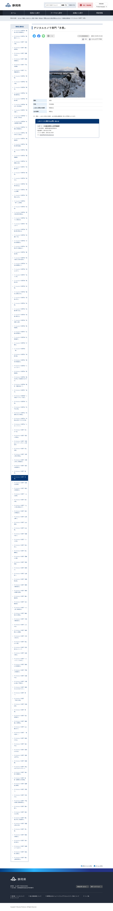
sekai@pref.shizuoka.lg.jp (47, 135)
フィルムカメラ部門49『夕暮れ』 (20, 343)
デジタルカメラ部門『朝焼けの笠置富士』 (20, 665)
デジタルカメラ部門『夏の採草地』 (20, 48)
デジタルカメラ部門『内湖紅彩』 (20, 705)
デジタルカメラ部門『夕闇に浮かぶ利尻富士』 (20, 460)
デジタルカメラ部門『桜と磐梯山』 (20, 551)
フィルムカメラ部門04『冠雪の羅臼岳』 (20, 94)
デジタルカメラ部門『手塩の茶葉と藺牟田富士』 (20, 801)
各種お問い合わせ (81, 886)
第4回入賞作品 (66, 18)
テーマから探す (56, 13)
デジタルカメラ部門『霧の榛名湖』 (20, 597)
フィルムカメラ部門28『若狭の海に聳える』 (20, 230)
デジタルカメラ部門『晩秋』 (20, 472)
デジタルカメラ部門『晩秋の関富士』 (20, 835)
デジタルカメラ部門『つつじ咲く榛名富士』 (20, 608)
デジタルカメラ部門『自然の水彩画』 (20, 483)
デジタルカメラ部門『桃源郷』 (20, 761)
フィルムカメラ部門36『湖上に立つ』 (20, 270)
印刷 (86, 39)
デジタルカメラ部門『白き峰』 (20, 528)
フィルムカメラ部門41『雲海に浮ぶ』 (20, 298)
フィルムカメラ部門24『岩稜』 (20, 207)
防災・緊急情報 (87, 5)
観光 (37, 18)
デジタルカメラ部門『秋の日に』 (20, 546)
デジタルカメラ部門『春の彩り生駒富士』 (20, 773)
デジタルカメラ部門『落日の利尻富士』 (20, 466)
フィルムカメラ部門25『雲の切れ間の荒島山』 (20, 213)
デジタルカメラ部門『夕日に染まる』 (20, 636)
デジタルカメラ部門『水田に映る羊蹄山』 (20, 455)
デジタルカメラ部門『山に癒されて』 (20, 727)
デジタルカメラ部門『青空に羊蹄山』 (20, 436)
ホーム (13, 13)
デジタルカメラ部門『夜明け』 (20, 568)
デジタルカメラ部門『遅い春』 (20, 830)
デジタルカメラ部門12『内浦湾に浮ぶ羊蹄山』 (20, 413)
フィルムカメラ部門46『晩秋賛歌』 (20, 326)
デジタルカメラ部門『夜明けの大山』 (20, 750)
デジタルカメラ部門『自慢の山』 (20, 676)
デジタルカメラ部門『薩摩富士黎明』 (20, 784)
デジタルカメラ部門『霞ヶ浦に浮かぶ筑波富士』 (20, 818)
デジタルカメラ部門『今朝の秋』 (20, 42)
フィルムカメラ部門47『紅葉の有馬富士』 (20, 332)
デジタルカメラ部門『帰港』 (20, 710)
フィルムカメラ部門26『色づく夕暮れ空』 (20, 218)
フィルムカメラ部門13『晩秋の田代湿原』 (20, 145)
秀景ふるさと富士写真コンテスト (52, 18)
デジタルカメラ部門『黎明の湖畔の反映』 (20, 591)
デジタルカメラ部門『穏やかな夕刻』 (20, 813)
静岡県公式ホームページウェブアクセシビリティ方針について (63, 896)
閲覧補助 (101, 3)
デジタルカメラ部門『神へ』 (20, 693)
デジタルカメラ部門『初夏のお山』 (20, 54)
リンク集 (87, 896)
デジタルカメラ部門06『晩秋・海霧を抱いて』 (20, 385)
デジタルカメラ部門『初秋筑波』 (20, 563)
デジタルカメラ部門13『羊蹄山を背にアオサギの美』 (20, 419)
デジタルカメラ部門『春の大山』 (20, 744)
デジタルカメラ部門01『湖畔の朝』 (20, 355)
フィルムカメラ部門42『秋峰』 (20, 304)
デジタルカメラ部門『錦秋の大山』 (20, 739)
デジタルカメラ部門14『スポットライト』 (20, 425)
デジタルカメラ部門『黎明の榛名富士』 (20, 585)
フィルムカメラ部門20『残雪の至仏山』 (20, 184)
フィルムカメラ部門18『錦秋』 (20, 173)
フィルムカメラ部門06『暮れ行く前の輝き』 (20, 105)
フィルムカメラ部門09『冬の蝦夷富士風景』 (20, 122)
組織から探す (78, 13)
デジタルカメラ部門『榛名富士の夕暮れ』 (20, 614)
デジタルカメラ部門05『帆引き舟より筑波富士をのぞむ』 (20, 378)
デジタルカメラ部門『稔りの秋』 (20, 500)
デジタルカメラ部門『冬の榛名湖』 (20, 602)
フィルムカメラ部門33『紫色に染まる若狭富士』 (20, 31)
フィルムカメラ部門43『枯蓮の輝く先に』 (20, 309)
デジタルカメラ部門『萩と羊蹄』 (20, 449)
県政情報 (99, 13)
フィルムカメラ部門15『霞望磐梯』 (20, 156)
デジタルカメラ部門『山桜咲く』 (20, 574)
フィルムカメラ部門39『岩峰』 (20, 287)
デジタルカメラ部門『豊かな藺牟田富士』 (20, 858)
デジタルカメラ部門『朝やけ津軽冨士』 (20, 511)
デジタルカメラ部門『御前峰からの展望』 (20, 631)
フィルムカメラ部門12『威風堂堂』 (20, 139)
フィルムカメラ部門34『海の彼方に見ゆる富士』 (20, 258)
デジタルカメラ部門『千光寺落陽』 (20, 65)
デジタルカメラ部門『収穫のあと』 (20, 534)
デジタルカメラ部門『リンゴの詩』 (20, 540)
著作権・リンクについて (18, 896)
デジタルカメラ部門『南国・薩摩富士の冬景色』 (20, 778)
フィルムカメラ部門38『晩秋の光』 (20, 281)
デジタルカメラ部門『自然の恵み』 (20, 653)
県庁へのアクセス (95, 886)
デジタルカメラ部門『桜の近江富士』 (20, 841)
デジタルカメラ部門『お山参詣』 (20, 523)
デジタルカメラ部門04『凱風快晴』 (20, 372)
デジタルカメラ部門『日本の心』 (20, 796)
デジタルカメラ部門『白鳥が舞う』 (20, 517)
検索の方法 (72, 5)
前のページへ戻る (87, 866)
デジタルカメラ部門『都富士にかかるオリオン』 (20, 688)
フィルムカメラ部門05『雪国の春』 (20, 99)
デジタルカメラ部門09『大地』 (20, 402)
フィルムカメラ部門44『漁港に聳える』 (20, 315)
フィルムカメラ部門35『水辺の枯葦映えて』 (20, 264)
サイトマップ (15, 897)
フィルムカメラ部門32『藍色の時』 (20, 253)
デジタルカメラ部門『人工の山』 (20, 625)
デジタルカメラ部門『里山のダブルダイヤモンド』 (20, 767)
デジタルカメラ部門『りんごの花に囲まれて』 (20, 506)
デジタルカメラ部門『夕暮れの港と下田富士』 (20, 682)
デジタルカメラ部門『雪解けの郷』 (20, 557)
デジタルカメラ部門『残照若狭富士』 (20, 59)
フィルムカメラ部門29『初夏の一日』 (20, 236)
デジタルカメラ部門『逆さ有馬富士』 (20, 716)
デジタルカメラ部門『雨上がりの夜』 (20, 642)
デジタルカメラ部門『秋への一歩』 (20, 430)
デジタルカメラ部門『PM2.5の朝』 (19, 699)
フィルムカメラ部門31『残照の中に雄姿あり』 (20, 247)
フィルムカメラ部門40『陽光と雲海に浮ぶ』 (20, 292)
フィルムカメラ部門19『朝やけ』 (20, 179)
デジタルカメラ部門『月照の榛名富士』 (20, 619)
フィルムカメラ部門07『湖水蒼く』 (20, 111)
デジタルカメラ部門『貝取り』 (20, 790)
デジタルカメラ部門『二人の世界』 (20, 494)
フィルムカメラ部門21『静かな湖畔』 (20, 190)
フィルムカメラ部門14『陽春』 (20, 150)
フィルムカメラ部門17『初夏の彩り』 (20, 167)
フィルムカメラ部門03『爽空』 (20, 88)
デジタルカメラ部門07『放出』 (20, 391)
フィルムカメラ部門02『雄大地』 (20, 82)
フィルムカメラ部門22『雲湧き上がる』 (20, 196)
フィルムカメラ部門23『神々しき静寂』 (19, 201)
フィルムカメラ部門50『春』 (19, 349)
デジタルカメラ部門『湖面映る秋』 (20, 580)
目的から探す (35, 13)
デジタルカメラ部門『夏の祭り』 (20, 807)
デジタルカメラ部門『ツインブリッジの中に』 (20, 659)
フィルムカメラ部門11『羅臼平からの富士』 (20, 133)
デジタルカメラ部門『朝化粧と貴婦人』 (20, 852)
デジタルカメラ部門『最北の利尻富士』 (20, 489)
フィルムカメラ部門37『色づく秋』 (20, 275)
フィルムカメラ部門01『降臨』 (20, 76)
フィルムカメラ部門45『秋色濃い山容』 (20, 321)
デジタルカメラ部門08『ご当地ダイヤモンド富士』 (20, 396)
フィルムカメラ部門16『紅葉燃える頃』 (20, 162)
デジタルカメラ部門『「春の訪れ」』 (20, 733)
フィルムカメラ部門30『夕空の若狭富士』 (20, 241)
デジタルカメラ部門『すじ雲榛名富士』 (20, 71)
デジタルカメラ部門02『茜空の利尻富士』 (20, 360)
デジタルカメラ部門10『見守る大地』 (20, 408)
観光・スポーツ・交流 (28, 18)
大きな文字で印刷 (96, 39)
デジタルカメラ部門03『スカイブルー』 (20, 366)
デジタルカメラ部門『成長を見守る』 (20, 756)
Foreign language (100, 6)
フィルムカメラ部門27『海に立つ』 (20, 224)
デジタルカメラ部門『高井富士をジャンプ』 (20, 648)
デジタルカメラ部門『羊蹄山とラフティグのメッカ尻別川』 (20, 443)
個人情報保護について (35, 896)
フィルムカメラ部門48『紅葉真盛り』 (20, 338)
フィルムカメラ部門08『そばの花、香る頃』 (20, 116)
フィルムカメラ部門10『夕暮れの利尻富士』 (20, 128)
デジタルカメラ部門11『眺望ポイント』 (20, 37)
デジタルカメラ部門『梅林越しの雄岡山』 (20, 722)
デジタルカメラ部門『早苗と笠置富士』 (20, 671)
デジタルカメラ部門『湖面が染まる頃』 (20, 824)
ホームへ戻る (99, 866)
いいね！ (52, 36)
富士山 (41, 18)
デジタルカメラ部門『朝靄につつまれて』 (20, 847)
